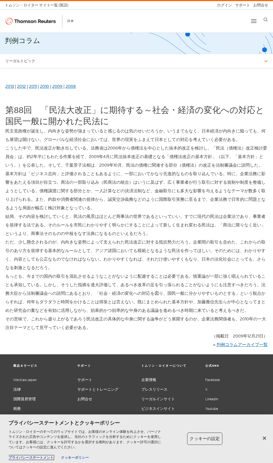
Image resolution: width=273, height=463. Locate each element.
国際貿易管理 (24, 399)
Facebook (212, 380)
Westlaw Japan (25, 380)
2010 (44, 86)
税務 (17, 408)
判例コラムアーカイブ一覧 (242, 344)
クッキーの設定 (205, 438)
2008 (71, 86)
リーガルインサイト (158, 399)
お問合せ (84, 399)
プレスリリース (154, 389)
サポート (84, 380)
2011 (33, 86)
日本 (70, 21)
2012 (21, 86)
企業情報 (148, 380)
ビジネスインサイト (158, 408)
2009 (57, 86)
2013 (9, 86)
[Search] (265, 19)
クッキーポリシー (75, 458)
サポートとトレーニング (97, 389)
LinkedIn (211, 399)
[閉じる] (264, 438)
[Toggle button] (254, 21)
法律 (17, 389)
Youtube (211, 408)
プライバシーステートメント (31, 458)
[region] (136, 438)
